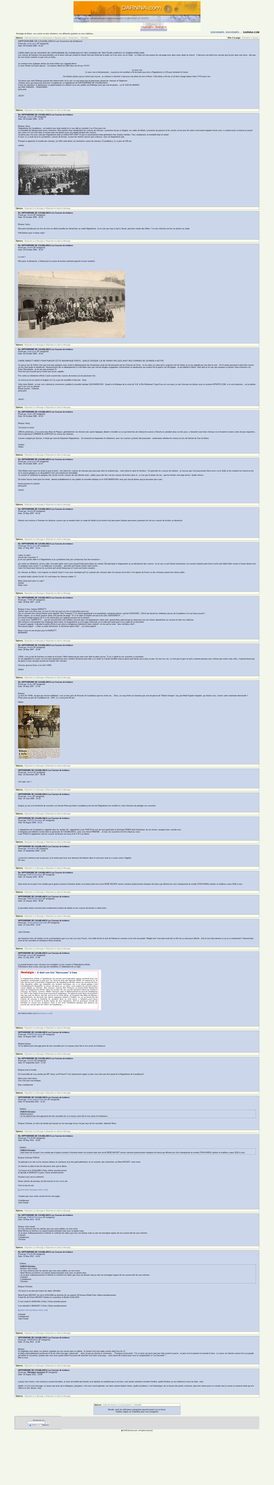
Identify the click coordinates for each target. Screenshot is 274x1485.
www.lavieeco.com (44, 1013)
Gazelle (30, 1061)
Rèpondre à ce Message (34, 110)
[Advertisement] (106, 27)
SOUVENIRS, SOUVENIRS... (225, 32)
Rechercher (73, 38)
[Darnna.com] (137, 12)
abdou (30, 414)
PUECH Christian (34, 820)
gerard (30, 955)
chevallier (31, 849)
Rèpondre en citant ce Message (58, 110)
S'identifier (84, 38)
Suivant (255, 38)
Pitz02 (30, 1138)
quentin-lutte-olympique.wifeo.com (33, 1190)
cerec (29, 796)
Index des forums (31, 38)
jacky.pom (31, 44)
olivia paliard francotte (37, 923)
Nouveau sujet (60, 38)
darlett (30, 215)
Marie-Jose (32, 546)
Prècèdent (246, 38)
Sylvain (30, 117)
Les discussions (46, 38)
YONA (30, 600)
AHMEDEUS (32, 1340)
